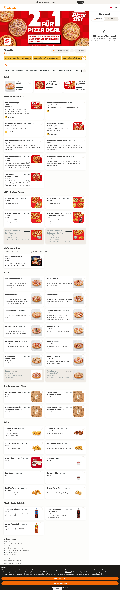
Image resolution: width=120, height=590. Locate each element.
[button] (8, 7)
